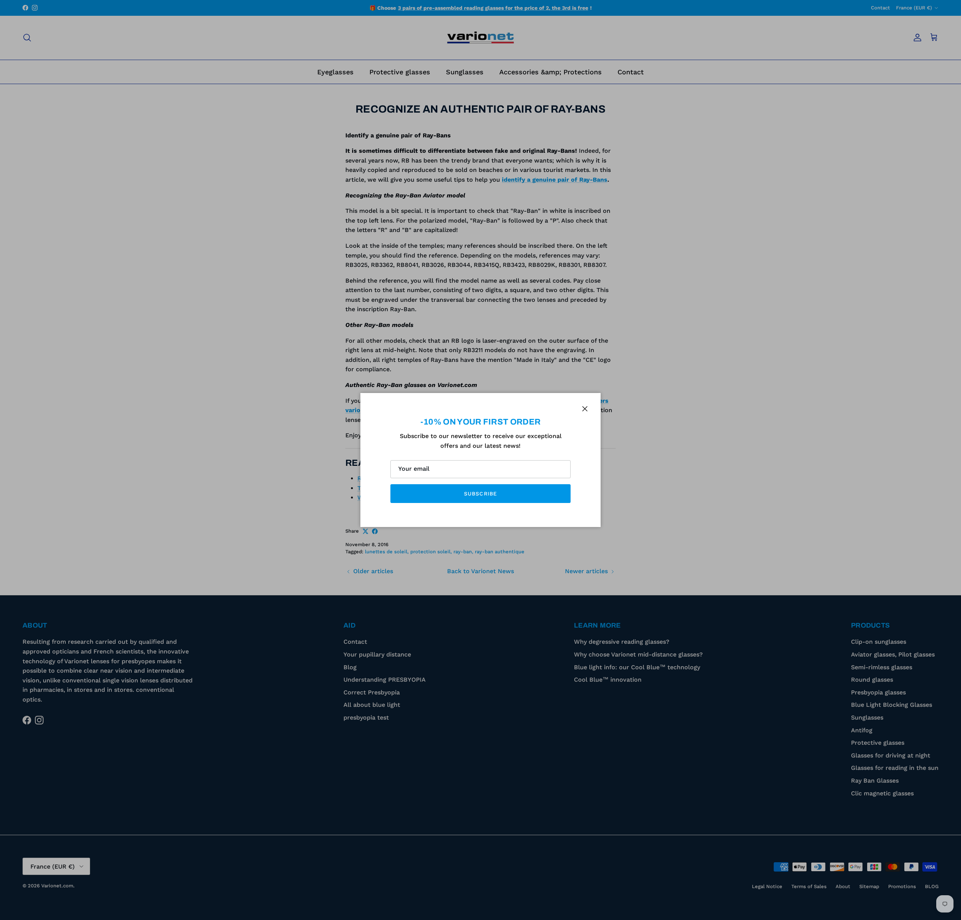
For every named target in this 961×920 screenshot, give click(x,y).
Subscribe (480, 494)
